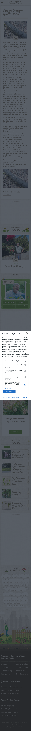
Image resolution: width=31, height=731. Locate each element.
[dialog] (15, 365)
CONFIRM (9, 391)
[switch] (25, 365)
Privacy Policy (24, 397)
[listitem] (15, 361)
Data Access (15, 397)
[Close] (27, 333)
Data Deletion (6, 397)
